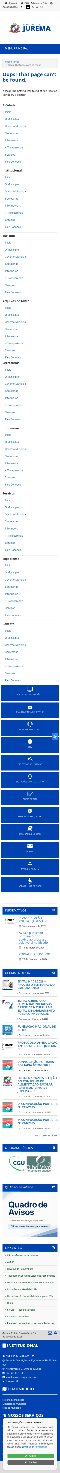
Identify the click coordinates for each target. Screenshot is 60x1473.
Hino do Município (11, 1407)
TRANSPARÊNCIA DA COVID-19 (30, 712)
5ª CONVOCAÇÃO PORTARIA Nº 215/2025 (38, 1105)
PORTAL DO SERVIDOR (34, 954)
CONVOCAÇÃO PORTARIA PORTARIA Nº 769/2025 (36, 1063)
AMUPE (11, 1262)
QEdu (10, 1303)
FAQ (26, 3)
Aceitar (32, 1455)
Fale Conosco (13, 161)
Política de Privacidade (35, 1447)
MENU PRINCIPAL (16, 48)
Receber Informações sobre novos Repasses (30, 1323)
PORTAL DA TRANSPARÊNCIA (30, 695)
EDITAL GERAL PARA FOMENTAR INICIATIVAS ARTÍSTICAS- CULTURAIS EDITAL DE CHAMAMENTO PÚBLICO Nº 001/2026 (36, 1007)
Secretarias (11, 133)
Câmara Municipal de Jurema (22, 1255)
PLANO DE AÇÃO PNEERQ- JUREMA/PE (33, 919)
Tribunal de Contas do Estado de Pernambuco (31, 1275)
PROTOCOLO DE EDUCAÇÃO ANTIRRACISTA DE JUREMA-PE (38, 1046)
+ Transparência (14, 147)
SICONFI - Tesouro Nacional (21, 1309)
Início (8, 112)
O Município (12, 119)
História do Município (13, 1400)
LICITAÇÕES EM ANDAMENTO (30, 782)
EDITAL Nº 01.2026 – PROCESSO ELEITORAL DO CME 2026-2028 (36, 984)
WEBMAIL (30, 851)
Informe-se (11, 140)
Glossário (13, 3)
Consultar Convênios (18, 1316)
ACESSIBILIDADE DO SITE (30, 886)
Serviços (10, 154)
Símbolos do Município (14, 1404)
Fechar (32, 1462)
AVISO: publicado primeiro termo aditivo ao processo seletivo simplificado (33, 938)
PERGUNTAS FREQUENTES (30, 816)
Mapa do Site (40, 3)
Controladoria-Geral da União (22, 1289)
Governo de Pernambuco (20, 1269)
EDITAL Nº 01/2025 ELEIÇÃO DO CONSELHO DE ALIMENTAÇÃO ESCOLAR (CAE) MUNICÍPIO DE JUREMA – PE (37, 1084)
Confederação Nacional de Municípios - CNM (30, 1296)
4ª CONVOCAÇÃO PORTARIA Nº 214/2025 (38, 1121)
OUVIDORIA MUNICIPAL (30, 729)
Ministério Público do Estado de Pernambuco (30, 1282)
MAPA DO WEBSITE (30, 869)
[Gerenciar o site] (55, 1333)
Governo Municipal (15, 126)
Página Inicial (12, 61)
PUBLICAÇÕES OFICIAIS (30, 834)
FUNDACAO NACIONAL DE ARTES (37, 1028)
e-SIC (30, 747)
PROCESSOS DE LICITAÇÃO (30, 764)
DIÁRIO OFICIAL (30, 799)
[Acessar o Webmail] (50, 1333)
